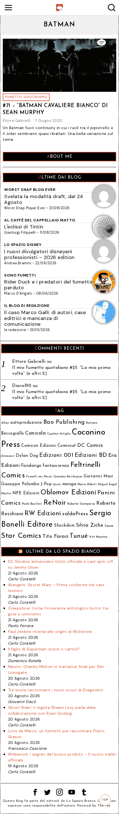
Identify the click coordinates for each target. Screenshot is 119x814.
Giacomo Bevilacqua (68, 476)
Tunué (79, 536)
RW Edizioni (43, 513)
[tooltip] (35, 792)
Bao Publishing (64, 422)
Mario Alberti (87, 484)
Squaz (109, 525)
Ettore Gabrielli (16, 120)
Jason (57, 484)
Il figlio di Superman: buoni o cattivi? (44, 649)
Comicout (67, 446)
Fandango (31, 466)
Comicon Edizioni (38, 446)
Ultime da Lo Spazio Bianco (63, 551)
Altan (5, 423)
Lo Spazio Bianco (80, 801)
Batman (91, 423)
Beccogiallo (12, 433)
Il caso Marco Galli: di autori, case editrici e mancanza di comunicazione (45, 318)
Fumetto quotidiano (26, 97)
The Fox (104, 805)
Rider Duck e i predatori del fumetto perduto (48, 284)
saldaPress (75, 514)
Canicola (35, 433)
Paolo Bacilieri (32, 503)
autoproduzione (26, 423)
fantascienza (56, 466)
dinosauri (8, 456)
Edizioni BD (91, 455)
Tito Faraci (56, 536)
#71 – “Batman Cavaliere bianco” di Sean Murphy (55, 109)
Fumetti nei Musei (39, 476)
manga (69, 484)
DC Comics (90, 445)
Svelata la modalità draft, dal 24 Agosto (43, 199)
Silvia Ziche (90, 525)
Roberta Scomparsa (81, 503)
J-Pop (46, 484)
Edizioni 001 (56, 455)
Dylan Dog (27, 456)
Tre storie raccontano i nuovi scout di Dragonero (56, 689)
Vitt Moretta (98, 537)
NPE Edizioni (26, 493)
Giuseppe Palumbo (20, 484)
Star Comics (21, 535)
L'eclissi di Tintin (23, 226)
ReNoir (54, 503)
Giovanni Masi (98, 476)
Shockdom (64, 526)
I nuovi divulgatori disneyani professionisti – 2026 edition (39, 254)
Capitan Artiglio (59, 433)
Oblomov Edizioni (68, 492)
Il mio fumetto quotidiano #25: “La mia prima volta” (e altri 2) (61, 371)
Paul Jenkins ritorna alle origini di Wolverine (50, 631)
